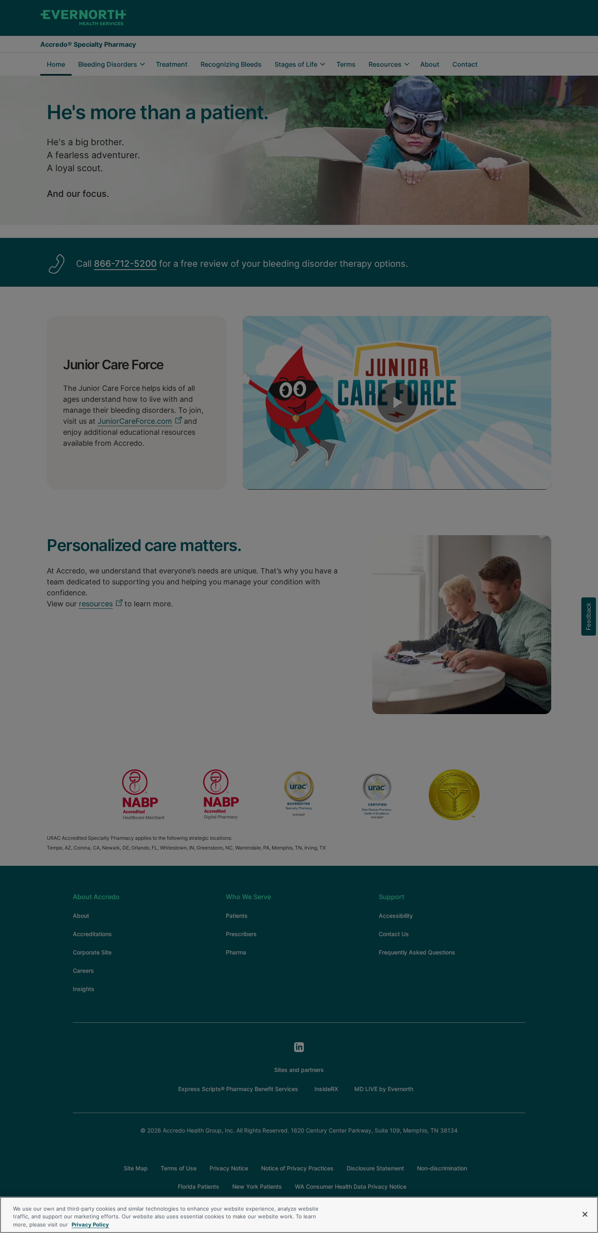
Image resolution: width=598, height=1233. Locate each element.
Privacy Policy (90, 1224)
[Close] (585, 1214)
